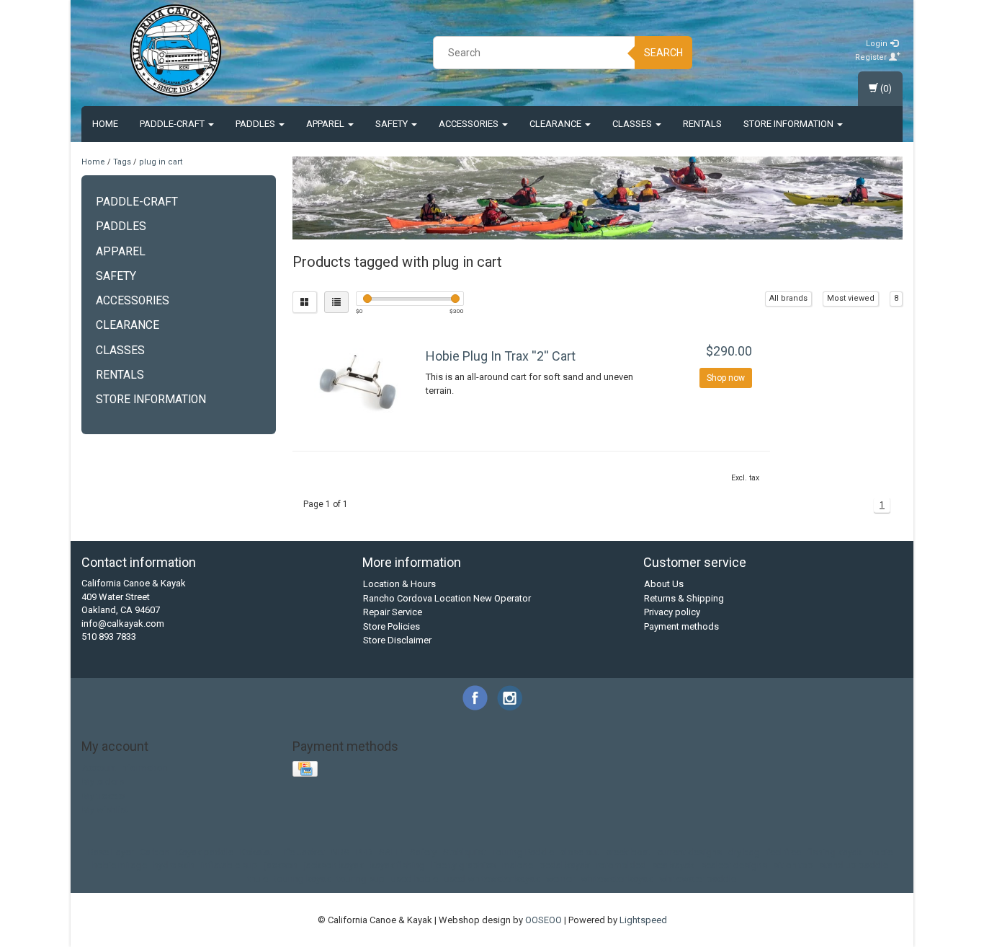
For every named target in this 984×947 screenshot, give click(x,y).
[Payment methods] (306, 769)
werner (560, 878)
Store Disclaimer (397, 640)
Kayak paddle (204, 852)
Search (663, 52)
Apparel (326, 123)
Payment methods (681, 626)
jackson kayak (334, 865)
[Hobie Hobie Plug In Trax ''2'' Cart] (357, 382)
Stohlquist (464, 852)
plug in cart (160, 162)
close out (579, 852)
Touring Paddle (523, 852)
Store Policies (391, 626)
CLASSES (633, 123)
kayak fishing (397, 865)
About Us (664, 583)
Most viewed (851, 298)
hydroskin (173, 865)
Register (872, 57)
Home (105, 123)
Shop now (726, 378)
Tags (122, 162)
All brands (788, 298)
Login (878, 43)
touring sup (361, 878)
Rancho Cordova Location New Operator (447, 598)
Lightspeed (643, 920)
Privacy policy (672, 612)
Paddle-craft (173, 123)
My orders (103, 781)
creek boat (628, 852)
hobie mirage (119, 865)
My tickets (103, 795)
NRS (340, 852)
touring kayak (302, 878)
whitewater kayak (617, 878)
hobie (881, 852)
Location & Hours (399, 583)
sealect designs (734, 865)
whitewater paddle (697, 878)
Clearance (556, 123)
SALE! (391, 852)
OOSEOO (543, 920)
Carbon (155, 852)
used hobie (414, 878)
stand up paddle (854, 865)
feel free (783, 852)
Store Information (789, 123)
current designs (689, 852)
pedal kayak (565, 865)
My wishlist (105, 809)
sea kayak (673, 865)
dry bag (744, 852)
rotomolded (621, 865)
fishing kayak (835, 852)
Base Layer (110, 852)
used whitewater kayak (492, 878)
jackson (281, 865)
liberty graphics (463, 865)
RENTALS (702, 123)
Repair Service (392, 612)
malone (517, 865)
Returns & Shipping (684, 598)
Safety (392, 123)
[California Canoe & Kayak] (175, 50)
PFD (364, 852)
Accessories (470, 123)
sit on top (793, 865)
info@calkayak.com (122, 623)
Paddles (256, 123)
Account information (125, 767)
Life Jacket (302, 852)
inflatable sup (229, 865)
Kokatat (256, 852)
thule (258, 878)
